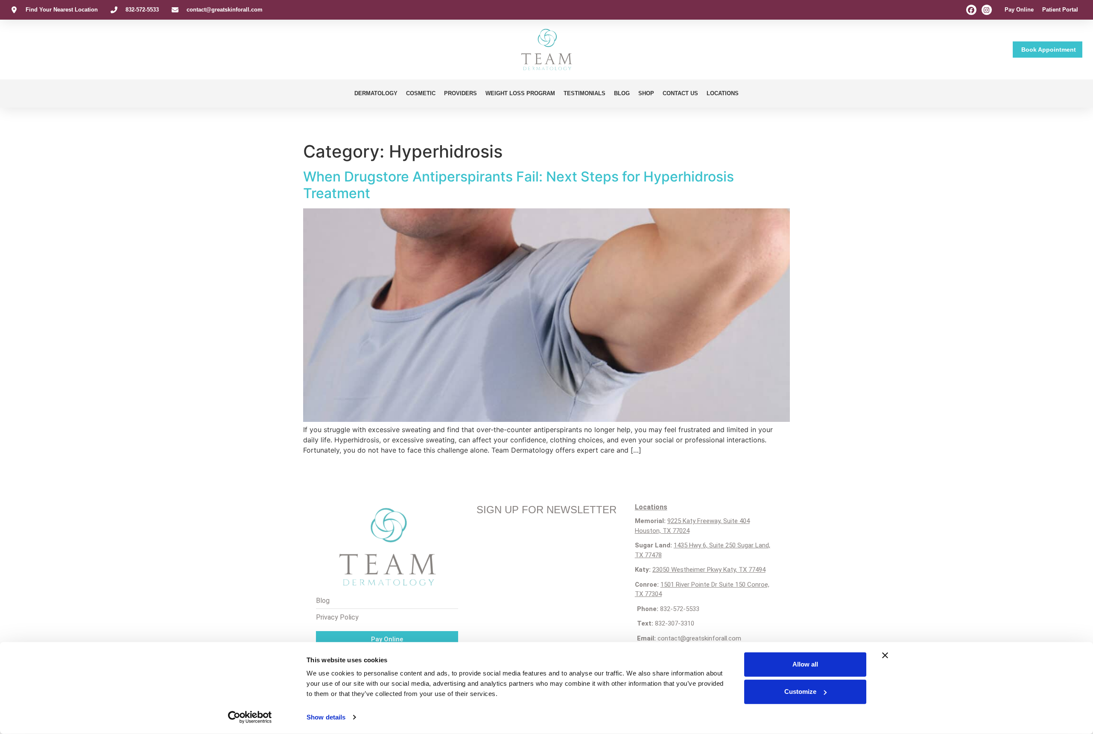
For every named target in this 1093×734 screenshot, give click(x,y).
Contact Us (680, 93)
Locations (723, 93)
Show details (326, 717)
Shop (646, 93)
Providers (460, 93)
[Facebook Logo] (971, 10)
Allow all (805, 664)
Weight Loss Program (520, 93)
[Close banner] (885, 655)
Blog (622, 93)
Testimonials (584, 93)
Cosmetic (420, 93)
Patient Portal (1060, 9)
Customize (800, 691)
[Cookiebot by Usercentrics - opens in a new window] (250, 717)
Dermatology (375, 93)
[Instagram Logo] (987, 10)
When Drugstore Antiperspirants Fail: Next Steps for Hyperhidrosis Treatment (518, 184)
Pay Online (1019, 9)
